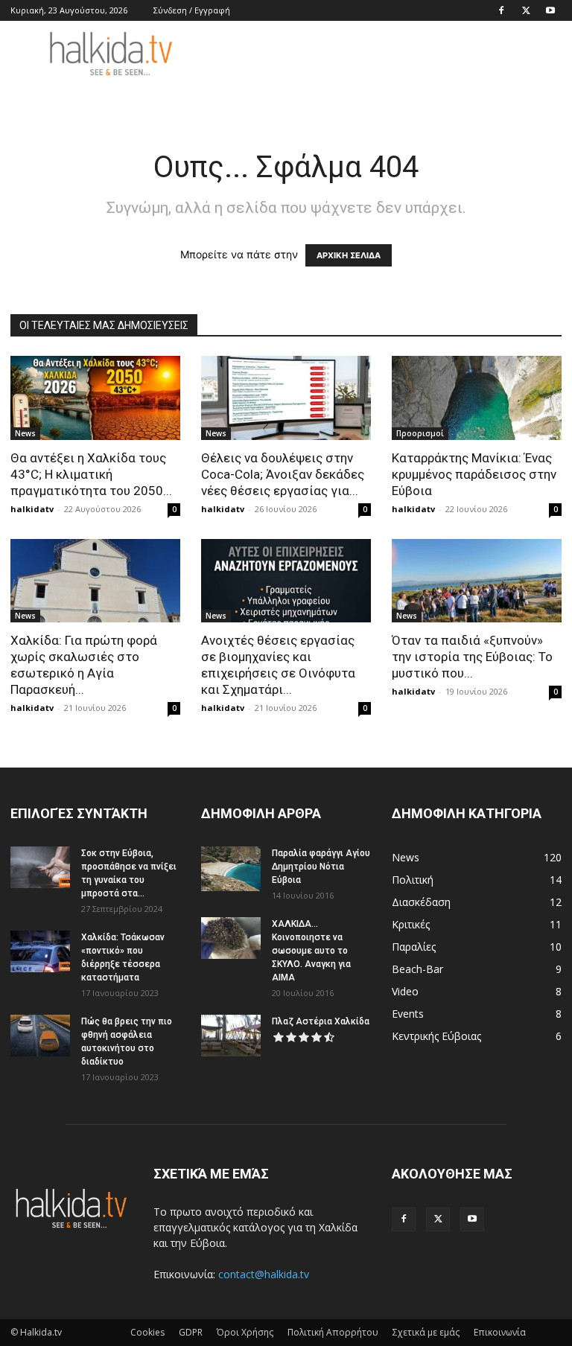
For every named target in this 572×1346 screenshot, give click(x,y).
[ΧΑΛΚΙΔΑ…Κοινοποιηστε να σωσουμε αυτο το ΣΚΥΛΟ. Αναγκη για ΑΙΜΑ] (231, 938)
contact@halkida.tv (263, 1274)
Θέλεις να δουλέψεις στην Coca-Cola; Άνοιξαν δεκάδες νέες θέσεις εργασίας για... (282, 474)
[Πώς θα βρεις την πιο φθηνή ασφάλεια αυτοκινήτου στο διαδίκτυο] (40, 1035)
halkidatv (32, 508)
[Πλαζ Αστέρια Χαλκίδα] (231, 1035)
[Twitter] (526, 10)
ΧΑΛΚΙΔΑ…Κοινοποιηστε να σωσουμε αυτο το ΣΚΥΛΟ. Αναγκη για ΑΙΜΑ (311, 951)
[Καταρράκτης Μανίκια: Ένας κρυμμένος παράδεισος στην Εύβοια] (477, 398)
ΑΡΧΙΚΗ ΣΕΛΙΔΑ (349, 255)
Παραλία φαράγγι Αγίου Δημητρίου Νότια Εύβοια (321, 866)
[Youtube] (550, 10)
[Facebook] (501, 10)
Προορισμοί (420, 433)
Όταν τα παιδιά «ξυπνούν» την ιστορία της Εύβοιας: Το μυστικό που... (472, 656)
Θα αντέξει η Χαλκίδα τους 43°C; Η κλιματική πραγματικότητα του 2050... (91, 474)
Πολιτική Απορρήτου (332, 1332)
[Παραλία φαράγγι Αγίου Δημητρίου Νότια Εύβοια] (231, 868)
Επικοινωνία (500, 1332)
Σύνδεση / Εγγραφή (191, 10)
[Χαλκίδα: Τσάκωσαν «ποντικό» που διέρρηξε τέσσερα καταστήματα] (40, 951)
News (25, 433)
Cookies (147, 1332)
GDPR (191, 1332)
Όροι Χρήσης (245, 1332)
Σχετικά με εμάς (426, 1332)
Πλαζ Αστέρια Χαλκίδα (320, 1021)
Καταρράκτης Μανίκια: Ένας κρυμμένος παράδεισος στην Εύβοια (474, 474)
